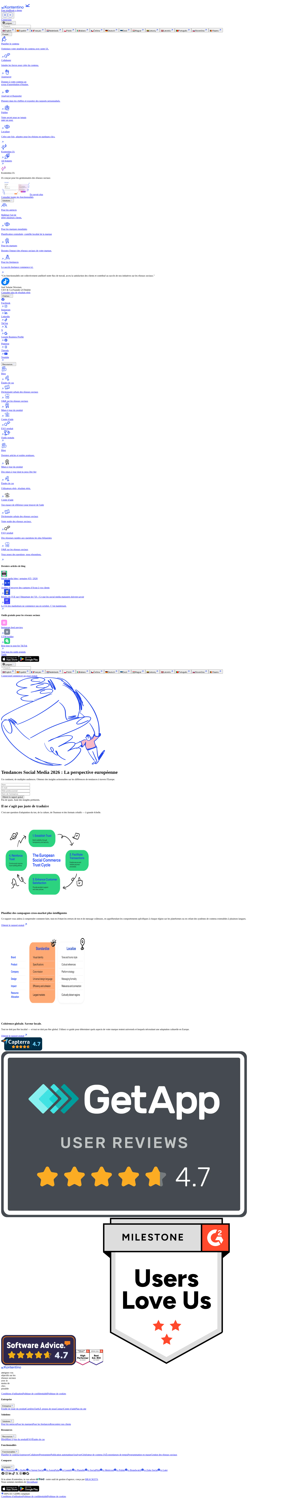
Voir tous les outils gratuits (13, 652)
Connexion (6, 19)
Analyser (77, 1454)
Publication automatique (62, 1454)
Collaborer (34, 1454)
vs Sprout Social (36, 1470)
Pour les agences (9, 1424)
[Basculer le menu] (7, 15)
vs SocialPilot (93, 1470)
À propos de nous (48, 1409)
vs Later (164, 1470)
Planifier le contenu (10, 1454)
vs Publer (120, 1470)
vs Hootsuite (9, 1470)
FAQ (29, 1439)
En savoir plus (36, 194)
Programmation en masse (139, 1454)
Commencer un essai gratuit (24, 676)
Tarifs (3, 654)
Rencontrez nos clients (60, 1424)
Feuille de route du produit (13, 1409)
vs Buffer (22, 1470)
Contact (59, 1409)
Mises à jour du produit (16, 1439)
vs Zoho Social (151, 1470)
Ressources (7, 364)
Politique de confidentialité (35, 1393)
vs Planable (79, 1470)
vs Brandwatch (134, 1470)
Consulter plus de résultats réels (15, 292)
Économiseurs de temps (117, 1454)
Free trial (5, 10)
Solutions (6, 201)
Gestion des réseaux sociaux (164, 1454)
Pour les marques (25, 1424)
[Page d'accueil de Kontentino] (16, 7)
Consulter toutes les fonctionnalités (17, 197)
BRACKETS (91, 1479)
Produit (5, 34)
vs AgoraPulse (53, 1470)
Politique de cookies (56, 1393)
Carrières (30, 1409)
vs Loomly (67, 1470)
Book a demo (15, 10)
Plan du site (80, 1409)
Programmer (45, 1454)
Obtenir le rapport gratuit (12, 797)
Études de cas (38, 1439)
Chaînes (5, 296)
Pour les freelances (41, 1424)
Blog (3, 1439)
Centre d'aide (69, 1409)
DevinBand (32, 1482)
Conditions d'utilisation (12, 1393)
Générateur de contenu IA (94, 1454)
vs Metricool (108, 1470)
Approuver (24, 1454)
